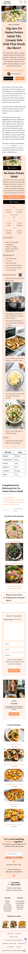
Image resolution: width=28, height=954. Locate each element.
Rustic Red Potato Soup (11, 504)
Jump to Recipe (8, 78)
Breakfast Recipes (7, 902)
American (16, 24)
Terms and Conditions (9, 943)
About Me (10, 933)
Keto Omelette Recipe (14, 744)
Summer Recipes (20, 903)
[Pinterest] (14, 875)
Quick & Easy (20, 905)
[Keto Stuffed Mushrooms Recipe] (14, 755)
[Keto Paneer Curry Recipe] (14, 775)
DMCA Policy (22, 943)
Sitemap (18, 946)
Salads (21, 70)
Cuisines (15, 70)
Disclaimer (10, 946)
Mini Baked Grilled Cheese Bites (13, 502)
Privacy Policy (14, 936)
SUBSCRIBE (14, 857)
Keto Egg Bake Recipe (14, 804)
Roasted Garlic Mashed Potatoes (14, 500)
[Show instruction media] (20, 274)
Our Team (18, 933)
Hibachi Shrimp (6, 145)
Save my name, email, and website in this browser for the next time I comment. (15, 662)
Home (10, 24)
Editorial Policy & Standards (14, 940)
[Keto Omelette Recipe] (14, 735)
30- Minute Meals (19, 901)
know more (14, 714)
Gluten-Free (20, 909)
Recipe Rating (8, 619)
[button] (20, 2)
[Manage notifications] (24, 951)
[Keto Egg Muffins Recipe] (14, 815)
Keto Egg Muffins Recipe (14, 824)
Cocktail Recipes (7, 909)
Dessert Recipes (7, 907)
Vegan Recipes (20, 907)
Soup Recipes (7, 911)
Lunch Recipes (7, 905)
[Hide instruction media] (23, 274)
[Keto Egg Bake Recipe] (14, 795)
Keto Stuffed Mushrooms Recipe (14, 764)
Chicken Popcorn (21, 145)
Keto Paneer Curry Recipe (14, 784)
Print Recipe (19, 78)
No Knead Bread (8, 498)
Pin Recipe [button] (15, 202)
